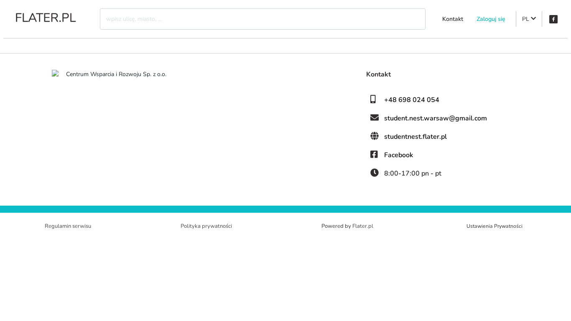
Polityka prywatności (206, 226)
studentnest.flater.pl (415, 136)
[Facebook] (553, 19)
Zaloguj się (491, 19)
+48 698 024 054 (411, 99)
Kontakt (452, 19)
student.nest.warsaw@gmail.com (435, 118)
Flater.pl (362, 226)
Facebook (398, 155)
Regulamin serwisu (68, 226)
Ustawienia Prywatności (494, 226)
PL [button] (526, 19)
